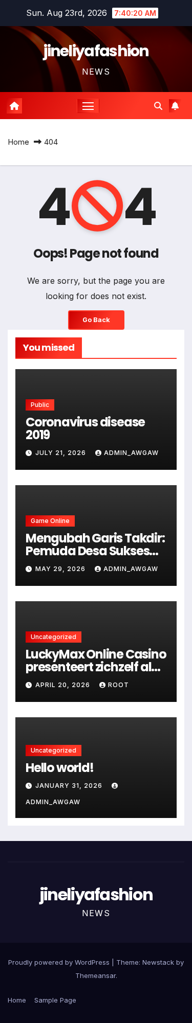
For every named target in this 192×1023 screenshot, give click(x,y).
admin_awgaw (131, 453)
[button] (158, 106)
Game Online (50, 521)
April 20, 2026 (63, 685)
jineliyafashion (96, 51)
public (40, 404)
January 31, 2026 (69, 785)
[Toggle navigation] (88, 106)
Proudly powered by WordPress (60, 962)
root (118, 685)
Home (18, 142)
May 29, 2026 (61, 569)
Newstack (158, 962)
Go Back (96, 320)
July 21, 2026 (61, 453)
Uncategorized (53, 637)
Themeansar (95, 975)
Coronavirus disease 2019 (85, 428)
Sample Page (55, 1000)
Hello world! (60, 767)
